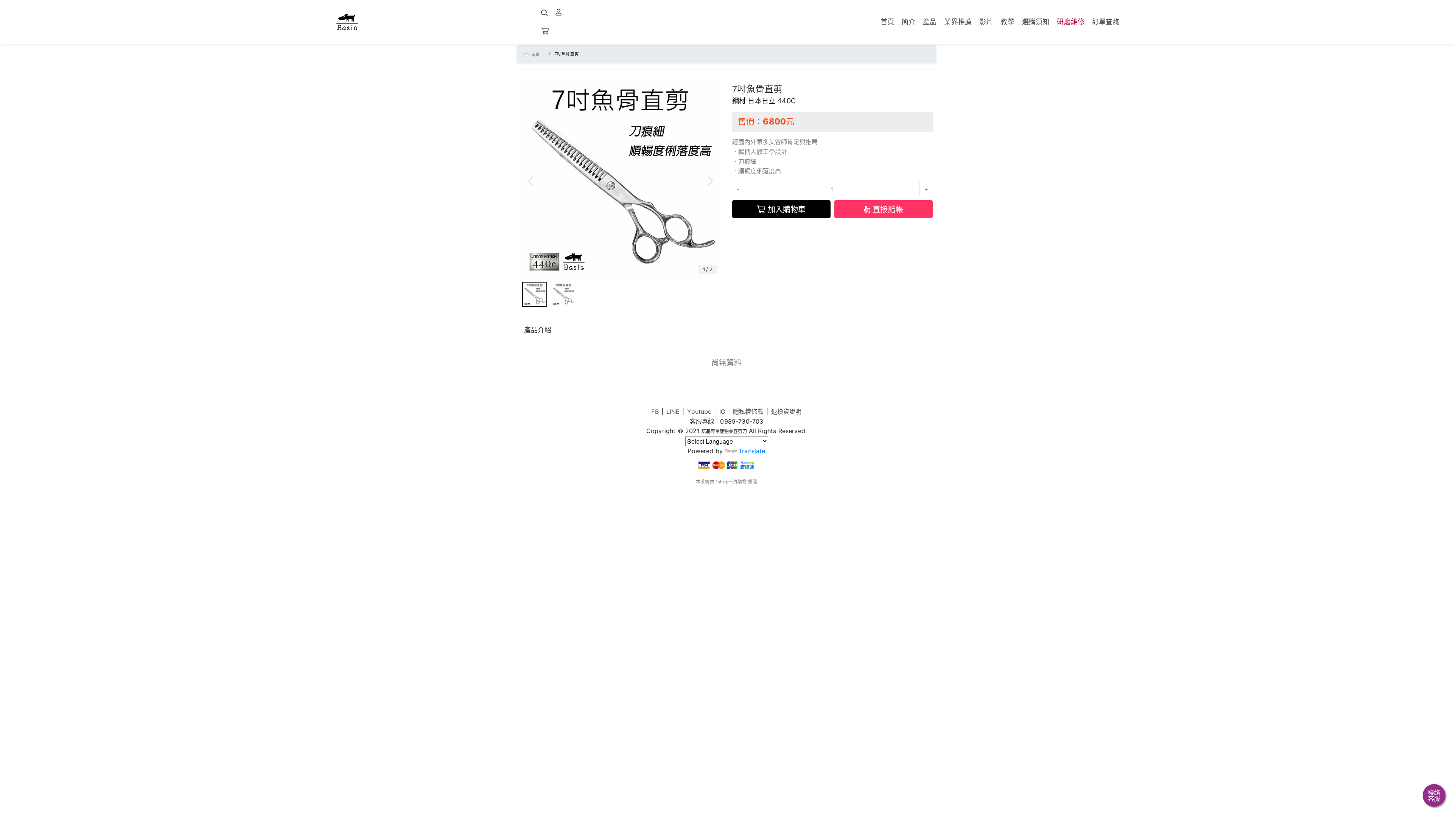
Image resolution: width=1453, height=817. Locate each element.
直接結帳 (888, 208)
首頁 (535, 54)
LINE (673, 411)
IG (722, 411)
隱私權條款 (748, 411)
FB (654, 411)
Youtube (699, 411)
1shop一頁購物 (731, 482)
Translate (752, 451)
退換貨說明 (786, 411)
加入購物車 (787, 208)
